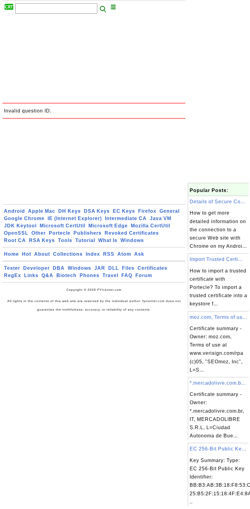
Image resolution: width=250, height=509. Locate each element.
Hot (26, 254)
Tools (65, 240)
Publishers (87, 233)
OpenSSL (16, 233)
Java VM (160, 218)
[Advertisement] (93, 60)
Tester (12, 268)
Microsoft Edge (108, 225)
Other (38, 233)
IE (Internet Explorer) (75, 218)
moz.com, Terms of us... (218, 317)
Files (128, 268)
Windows (132, 240)
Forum (143, 275)
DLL (113, 268)
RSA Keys (42, 240)
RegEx (12, 275)
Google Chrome (24, 218)
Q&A (47, 275)
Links (31, 275)
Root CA (15, 240)
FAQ (126, 275)
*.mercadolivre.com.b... (218, 383)
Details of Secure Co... (217, 201)
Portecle (59, 233)
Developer (36, 268)
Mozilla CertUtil (150, 225)
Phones (89, 275)
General (169, 211)
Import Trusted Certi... (216, 259)
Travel (110, 275)
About (42, 254)
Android (14, 211)
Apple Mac (41, 211)
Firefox (147, 211)
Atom (124, 254)
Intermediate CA (126, 218)
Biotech (66, 275)
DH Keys (69, 211)
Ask (139, 254)
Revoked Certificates (132, 233)
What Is (107, 240)
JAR (99, 268)
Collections (68, 254)
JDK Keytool (20, 225)
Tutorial (85, 240)
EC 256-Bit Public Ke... (218, 448)
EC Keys (124, 211)
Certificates (152, 268)
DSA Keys (97, 211)
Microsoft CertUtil (62, 225)
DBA (59, 268)
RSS (108, 254)
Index (93, 254)
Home (11, 254)
